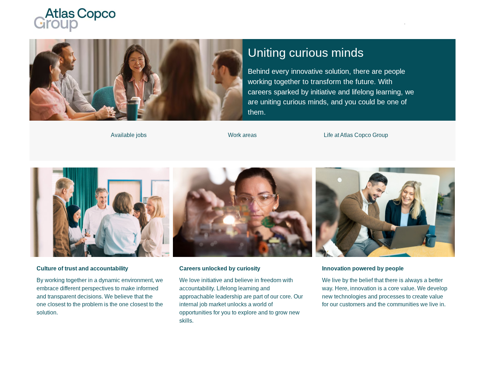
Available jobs (129, 135)
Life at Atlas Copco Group (356, 135)
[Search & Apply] (184, 21)
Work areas (242, 135)
